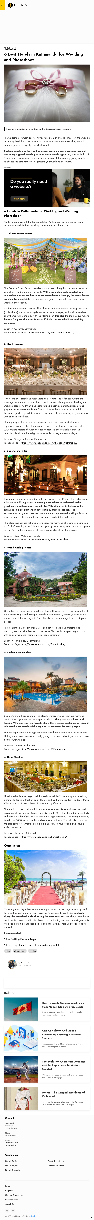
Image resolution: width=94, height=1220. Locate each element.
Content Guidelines (14, 1195)
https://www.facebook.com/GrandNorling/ (43, 644)
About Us (9, 1203)
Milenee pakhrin (26, 963)
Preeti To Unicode (56, 1161)
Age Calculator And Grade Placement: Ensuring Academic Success (61, 1034)
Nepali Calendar (12, 1170)
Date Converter (12, 1165)
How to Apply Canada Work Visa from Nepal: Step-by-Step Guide (63, 1005)
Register (9, 1190)
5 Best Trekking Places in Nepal (20, 939)
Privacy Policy (11, 1199)
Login (7, 1186)
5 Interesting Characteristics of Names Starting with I (31, 945)
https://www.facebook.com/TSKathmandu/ (43, 749)
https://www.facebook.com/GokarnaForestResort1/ (47, 332)
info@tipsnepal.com (11, 1143)
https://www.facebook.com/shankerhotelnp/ (44, 837)
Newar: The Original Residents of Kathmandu (63, 1094)
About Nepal (10, 48)
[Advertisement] (47, 27)
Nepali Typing (11, 1161)
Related (9, 993)
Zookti (33, 1216)
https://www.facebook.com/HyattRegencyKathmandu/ (49, 443)
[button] (90, 1217)
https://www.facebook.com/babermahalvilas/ (44, 539)
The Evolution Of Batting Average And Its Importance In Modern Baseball (63, 1065)
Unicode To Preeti (56, 1165)
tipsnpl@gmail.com (11, 1145)
